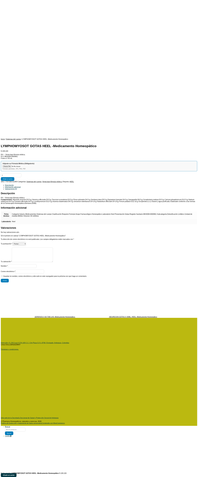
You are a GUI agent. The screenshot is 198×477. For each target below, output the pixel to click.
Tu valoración (6, 261)
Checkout (8, 100)
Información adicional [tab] (13, 187)
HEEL (72, 182)
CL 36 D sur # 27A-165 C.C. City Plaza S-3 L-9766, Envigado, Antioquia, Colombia (39, 343)
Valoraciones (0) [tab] (11, 189)
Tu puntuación (6, 244)
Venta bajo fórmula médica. (52, 182)
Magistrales (9, 88)
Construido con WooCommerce (53, 423)
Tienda (7, 60)
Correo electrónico (8, 271)
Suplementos (14, 82)
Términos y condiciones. (10, 349)
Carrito (8, 436)
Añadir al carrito (7, 179)
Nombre (4, 266)
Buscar (5, 50)
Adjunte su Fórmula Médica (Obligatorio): (19, 163)
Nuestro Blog (8, 85)
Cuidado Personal (12, 62)
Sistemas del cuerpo (13, 139)
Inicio (7, 93)
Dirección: (5, 343)
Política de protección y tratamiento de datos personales (9, 116)
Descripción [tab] (9, 185)
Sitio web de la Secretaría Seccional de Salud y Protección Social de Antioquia (29, 418)
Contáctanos (9, 89)
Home (7, 58)
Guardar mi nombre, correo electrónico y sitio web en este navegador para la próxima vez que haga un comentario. (45, 276)
